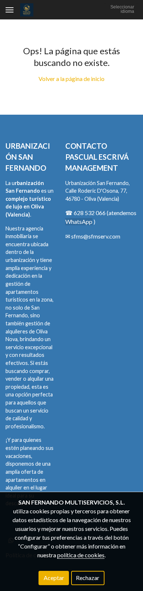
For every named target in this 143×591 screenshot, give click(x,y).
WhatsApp (78, 221)
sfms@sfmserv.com (95, 236)
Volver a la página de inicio (71, 78)
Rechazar (87, 577)
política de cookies (80, 554)
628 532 (85, 212)
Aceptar (54, 577)
